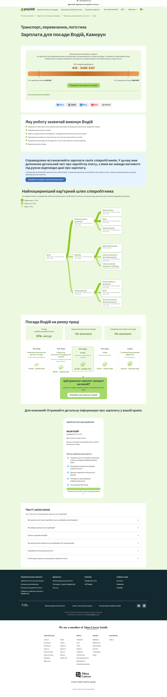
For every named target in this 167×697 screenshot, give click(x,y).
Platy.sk (62, 655)
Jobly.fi (111, 639)
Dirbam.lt (79, 649)
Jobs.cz (46, 639)
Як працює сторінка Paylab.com (64, 584)
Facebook (120, 584)
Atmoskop (47, 658)
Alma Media (91, 615)
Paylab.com (63, 658)
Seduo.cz (63, 646)
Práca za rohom (48, 652)
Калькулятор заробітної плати (71, 10)
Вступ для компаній (111, 9)
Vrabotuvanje (97, 646)
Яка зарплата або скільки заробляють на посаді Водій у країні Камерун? (53, 520)
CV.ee (78, 646)
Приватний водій (80, 290)
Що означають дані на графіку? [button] (39, 94)
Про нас (55, 588)
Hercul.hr (95, 649)
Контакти (120, 581)
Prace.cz (46, 649)
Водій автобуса (107, 210)
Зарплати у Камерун (48, 16)
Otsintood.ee (81, 655)
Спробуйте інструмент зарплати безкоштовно (45, 180)
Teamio (62, 643)
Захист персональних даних (82, 606)
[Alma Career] (83, 675)
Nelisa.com (47, 661)
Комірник (77, 255)
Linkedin (120, 588)
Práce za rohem (48, 655)
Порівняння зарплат (92, 10)
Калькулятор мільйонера (29, 584)
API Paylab (88, 584)
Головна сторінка (27, 16)
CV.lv (78, 643)
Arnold (62, 639)
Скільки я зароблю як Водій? (37, 535)
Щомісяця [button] (132, 9)
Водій (48, 255)
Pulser (94, 655)
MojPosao (96, 639)
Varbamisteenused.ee (83, 664)
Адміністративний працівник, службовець (110, 265)
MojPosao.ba (96, 643)
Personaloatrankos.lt (83, 658)
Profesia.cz (47, 646)
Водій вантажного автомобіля (80, 220)
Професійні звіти (91, 581)
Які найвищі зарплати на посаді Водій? (41, 528)
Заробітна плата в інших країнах (32, 581)
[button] (142, 10)
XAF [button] (122, 9)
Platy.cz (62, 652)
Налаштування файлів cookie (110, 606)
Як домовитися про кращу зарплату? (40, 551)
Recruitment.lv (81, 661)
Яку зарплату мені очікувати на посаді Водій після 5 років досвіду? (51, 543)
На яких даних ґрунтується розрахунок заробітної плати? (48, 558)
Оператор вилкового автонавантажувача (109, 256)
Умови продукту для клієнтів (63, 581)
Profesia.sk (47, 643)
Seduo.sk (63, 649)
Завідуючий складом (109, 246)
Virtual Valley (96, 652)
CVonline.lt (80, 639)
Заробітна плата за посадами (47, 10)
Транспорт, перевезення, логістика (76, 16)
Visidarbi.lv (80, 652)
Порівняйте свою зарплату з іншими (83, 85)
